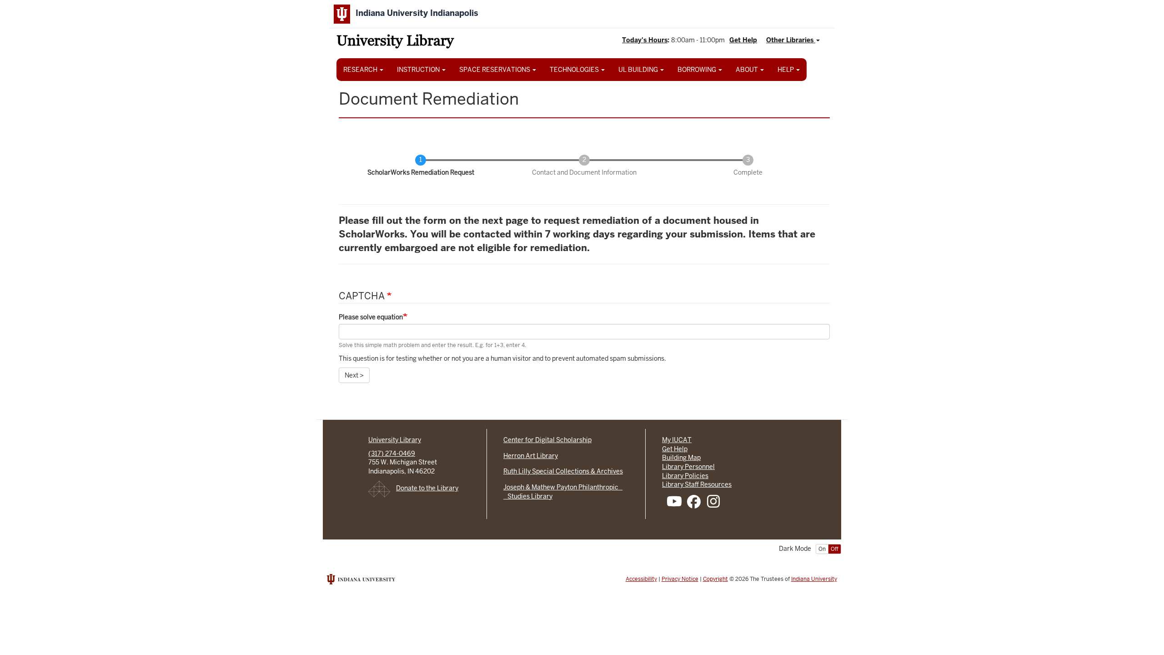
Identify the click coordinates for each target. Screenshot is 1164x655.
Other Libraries (790, 40)
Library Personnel (688, 467)
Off (834, 549)
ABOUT (747, 70)
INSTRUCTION (419, 70)
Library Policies (685, 476)
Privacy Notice (680, 579)
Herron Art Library (530, 456)
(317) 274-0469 (391, 453)
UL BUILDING (638, 70)
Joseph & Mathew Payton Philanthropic (562, 487)
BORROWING (697, 70)
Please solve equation (371, 317)
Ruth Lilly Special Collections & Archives (563, 471)
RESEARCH (361, 70)
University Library (395, 42)
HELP (786, 70)
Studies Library (527, 496)
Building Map (681, 457)
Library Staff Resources (697, 484)
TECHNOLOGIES (575, 70)
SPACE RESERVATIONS (495, 70)
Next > (354, 375)
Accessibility (641, 579)
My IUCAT (677, 440)
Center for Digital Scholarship (547, 440)
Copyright (715, 579)
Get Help (743, 40)
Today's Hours (644, 40)
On (822, 549)
